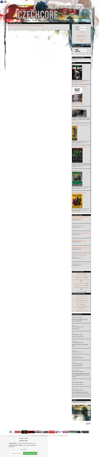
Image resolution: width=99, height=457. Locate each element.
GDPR (81, 41)
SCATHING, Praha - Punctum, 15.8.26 (80, 233)
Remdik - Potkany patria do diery (81, 300)
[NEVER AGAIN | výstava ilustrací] (81, 94)
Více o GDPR (23, 449)
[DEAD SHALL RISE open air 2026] (81, 155)
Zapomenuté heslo (81, 36)
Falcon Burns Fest (80, 291)
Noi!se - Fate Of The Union (81, 310)
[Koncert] (81, 72)
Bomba (73, 325)
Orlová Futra (74, 104)
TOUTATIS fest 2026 (76, 170)
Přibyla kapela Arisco (76, 356)
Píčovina (74, 350)
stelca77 (82, 326)
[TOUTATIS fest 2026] (81, 179)
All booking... (75, 59)
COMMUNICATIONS (49, 20)
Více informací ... (81, 82)
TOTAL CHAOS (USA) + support (79, 192)
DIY (68, 20)
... (72, 316)
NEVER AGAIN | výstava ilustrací (79, 86)
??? (73, 380)
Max (68, 435)
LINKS (63, 20)
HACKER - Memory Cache (81, 302)
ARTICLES (28, 20)
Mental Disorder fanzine (80, 285)
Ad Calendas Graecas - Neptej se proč (81, 279)
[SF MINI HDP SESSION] (81, 113)
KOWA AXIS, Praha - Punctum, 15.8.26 (80, 263)
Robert (81, 351)
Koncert (73, 64)
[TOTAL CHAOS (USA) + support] (81, 201)
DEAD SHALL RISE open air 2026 (79, 147)
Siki (81, 219)
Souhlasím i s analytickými (30, 453)
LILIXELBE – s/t (80, 274)
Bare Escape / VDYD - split (80, 283)
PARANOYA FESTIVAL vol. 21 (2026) (80, 125)
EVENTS (34, 20)
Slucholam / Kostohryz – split (81, 298)
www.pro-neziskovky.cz (53, 435)
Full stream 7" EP (76, 370)
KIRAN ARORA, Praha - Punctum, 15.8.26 (81, 247)
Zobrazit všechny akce (76, 211)
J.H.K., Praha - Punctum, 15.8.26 (79, 225)
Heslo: (77, 29)
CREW (72, 20)
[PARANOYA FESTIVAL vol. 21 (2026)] (81, 133)
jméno (73, 333)
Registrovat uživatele (81, 35)
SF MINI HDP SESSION (77, 108)
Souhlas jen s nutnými (16, 453)
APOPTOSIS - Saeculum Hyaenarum (81, 287)
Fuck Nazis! (74, 341)
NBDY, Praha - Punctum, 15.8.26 (79, 240)
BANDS (58, 20)
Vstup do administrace (81, 39)
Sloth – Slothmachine (81, 304)
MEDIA (40, 20)
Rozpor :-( (74, 362)
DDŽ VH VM (75, 388)
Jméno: (77, 26)
